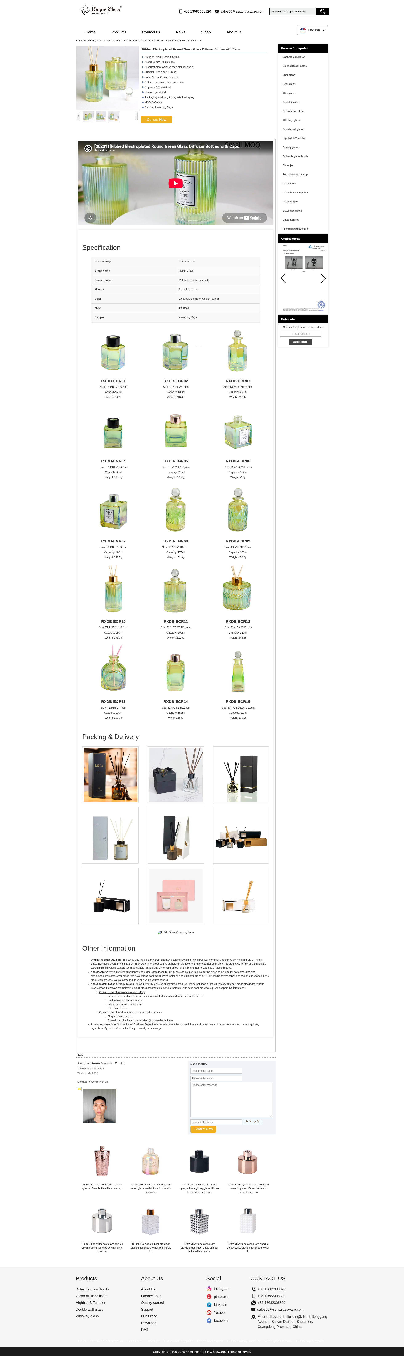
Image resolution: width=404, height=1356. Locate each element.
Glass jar (288, 165)
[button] (323, 278)
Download (148, 1323)
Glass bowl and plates (296, 192)
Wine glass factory (278, 1341)
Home (90, 32)
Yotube (209, 1312)
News (180, 32)
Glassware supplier (178, 1341)
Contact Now (156, 120)
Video (206, 32)
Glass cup (134, 1341)
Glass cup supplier (310, 1341)
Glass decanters (292, 210)
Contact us (151, 32)
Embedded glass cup (295, 174)
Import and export (210, 1341)
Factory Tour (151, 1296)
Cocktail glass (291, 102)
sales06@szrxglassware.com (242, 11)
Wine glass (289, 93)
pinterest (209, 1296)
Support (147, 1309)
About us (234, 32)
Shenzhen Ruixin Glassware (205, 1351)
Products (118, 32)
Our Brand (149, 1316)
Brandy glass (291, 147)
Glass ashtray (291, 219)
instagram (209, 1288)
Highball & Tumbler (294, 138)
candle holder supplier (106, 1341)
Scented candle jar (294, 57)
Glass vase (289, 183)
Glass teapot (290, 201)
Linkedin (209, 1304)
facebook (209, 1320)
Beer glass (289, 84)
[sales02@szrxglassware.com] (79, 1089)
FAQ (144, 1330)
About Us (148, 1289)
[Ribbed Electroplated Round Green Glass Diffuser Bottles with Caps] (107, 78)
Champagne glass (293, 111)
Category (90, 40)
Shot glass (289, 75)
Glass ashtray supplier (243, 1341)
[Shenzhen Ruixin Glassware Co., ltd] (100, 9)
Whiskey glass (291, 120)
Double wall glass (293, 129)
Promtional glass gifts (296, 228)
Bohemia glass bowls (295, 156)
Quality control (152, 1303)
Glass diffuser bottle (110, 40)
